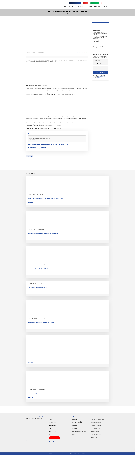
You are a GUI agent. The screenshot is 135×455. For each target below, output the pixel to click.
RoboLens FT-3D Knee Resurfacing (97, 419)
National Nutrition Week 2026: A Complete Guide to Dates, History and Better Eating (100, 33)
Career (50, 428)
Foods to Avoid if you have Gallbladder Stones (37, 287)
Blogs (105, 6)
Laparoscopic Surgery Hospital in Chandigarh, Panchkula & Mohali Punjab (43, 393)
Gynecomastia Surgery (95, 428)
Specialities (71, 6)
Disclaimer (98, 77)
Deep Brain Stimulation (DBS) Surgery (98, 421)
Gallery (50, 419)
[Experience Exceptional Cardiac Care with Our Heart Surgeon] (37, 254)
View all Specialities (75, 435)
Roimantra (85, 453)
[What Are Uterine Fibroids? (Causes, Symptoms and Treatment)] (37, 308)
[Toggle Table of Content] (83, 137)
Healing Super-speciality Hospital (65, 453)
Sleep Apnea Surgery (95, 424)
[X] (80, 53)
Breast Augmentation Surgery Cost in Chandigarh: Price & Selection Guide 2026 (100, 47)
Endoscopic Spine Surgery (96, 422)
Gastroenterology (75, 425)
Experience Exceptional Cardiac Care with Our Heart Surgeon (40, 268)
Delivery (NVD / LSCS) (95, 432)
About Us (50, 418)
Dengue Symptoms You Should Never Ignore (99, 41)
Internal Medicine (75, 432)
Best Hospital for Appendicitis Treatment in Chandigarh (39, 357)
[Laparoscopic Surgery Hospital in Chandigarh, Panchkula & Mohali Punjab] (37, 379)
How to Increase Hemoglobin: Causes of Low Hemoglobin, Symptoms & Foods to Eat (45, 198)
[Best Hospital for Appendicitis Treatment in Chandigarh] (37, 343)
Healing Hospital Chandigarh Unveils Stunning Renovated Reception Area (43, 233)
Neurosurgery (74, 419)
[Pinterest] (84, 53)
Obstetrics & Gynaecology (77, 422)
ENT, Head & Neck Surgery (77, 421)
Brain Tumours (30, 156)
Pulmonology (74, 428)
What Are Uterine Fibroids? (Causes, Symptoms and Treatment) (41, 322)
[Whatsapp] (86, 53)
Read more (30, 202)
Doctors (89, 6)
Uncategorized (41, 52)
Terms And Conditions (53, 431)
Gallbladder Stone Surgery (96, 425)
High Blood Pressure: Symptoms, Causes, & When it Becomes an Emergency (100, 37)
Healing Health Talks (53, 425)
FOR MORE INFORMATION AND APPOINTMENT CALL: (40, 138)
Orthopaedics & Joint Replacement (78, 418)
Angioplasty (93, 429)
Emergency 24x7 (55, 437)
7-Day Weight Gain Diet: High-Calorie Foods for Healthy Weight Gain (100, 44)
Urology (73, 434)
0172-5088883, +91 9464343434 (36, 139)
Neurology (74, 429)
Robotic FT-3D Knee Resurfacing (97, 418)
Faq (49, 421)
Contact (50, 432)
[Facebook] (78, 53)
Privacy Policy (100, 76)
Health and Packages (53, 424)
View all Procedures (94, 437)
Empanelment (97, 6)
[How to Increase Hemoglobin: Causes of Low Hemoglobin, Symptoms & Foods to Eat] (37, 184)
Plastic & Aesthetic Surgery (77, 424)
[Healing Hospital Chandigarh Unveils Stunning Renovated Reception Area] (37, 219)
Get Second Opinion (52, 422)
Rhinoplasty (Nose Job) (95, 431)
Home (65, 6)
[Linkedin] (82, 53)
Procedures (80, 6)
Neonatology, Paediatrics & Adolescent (79, 431)
